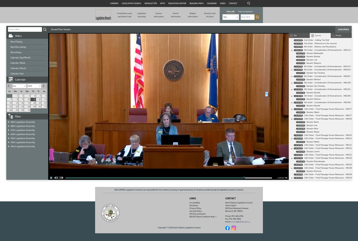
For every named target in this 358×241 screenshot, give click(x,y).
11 (34, 99)
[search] (44, 29)
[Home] (103, 15)
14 (11, 103)
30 (22, 110)
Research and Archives (209, 15)
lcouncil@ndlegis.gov (239, 222)
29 (17, 110)
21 (11, 106)
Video (223, 3)
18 (34, 103)
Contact (233, 3)
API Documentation (197, 214)
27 (45, 106)
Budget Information (193, 15)
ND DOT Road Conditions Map (202, 217)
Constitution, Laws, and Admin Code (124, 15)
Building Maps (197, 3)
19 (40, 103)
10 (29, 99)
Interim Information (176, 15)
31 (29, 110)
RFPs (162, 3)
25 (34, 106)
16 (22, 103)
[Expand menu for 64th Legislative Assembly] (9, 141)
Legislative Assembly (141, 15)
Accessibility (194, 203)
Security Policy (195, 211)
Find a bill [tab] (230, 11)
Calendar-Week (17, 63)
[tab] (320, 35)
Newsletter (151, 3)
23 (22, 106)
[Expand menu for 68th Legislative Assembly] (9, 125)
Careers (114, 3)
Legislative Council (131, 3)
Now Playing (16, 41)
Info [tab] (295, 35)
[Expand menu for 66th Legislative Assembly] (9, 133)
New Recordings (18, 47)
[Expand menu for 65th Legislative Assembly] (9, 137)
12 (40, 99)
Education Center (177, 3)
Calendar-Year (17, 73)
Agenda (318, 35)
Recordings (15, 52)
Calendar (212, 3)
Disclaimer (193, 205)
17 (29, 103)
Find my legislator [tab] (245, 11)
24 (29, 106)
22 (17, 106)
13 (45, 99)
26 (40, 106)
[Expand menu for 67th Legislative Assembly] (9, 129)
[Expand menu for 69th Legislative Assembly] (9, 121)
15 (17, 103)
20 (45, 103)
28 (10, 110)
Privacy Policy (195, 208)
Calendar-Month (18, 68)
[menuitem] (27, 42)
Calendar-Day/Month (20, 57)
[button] (28, 78)
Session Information (159, 15)
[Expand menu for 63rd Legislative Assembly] (9, 146)
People (338, 35)
